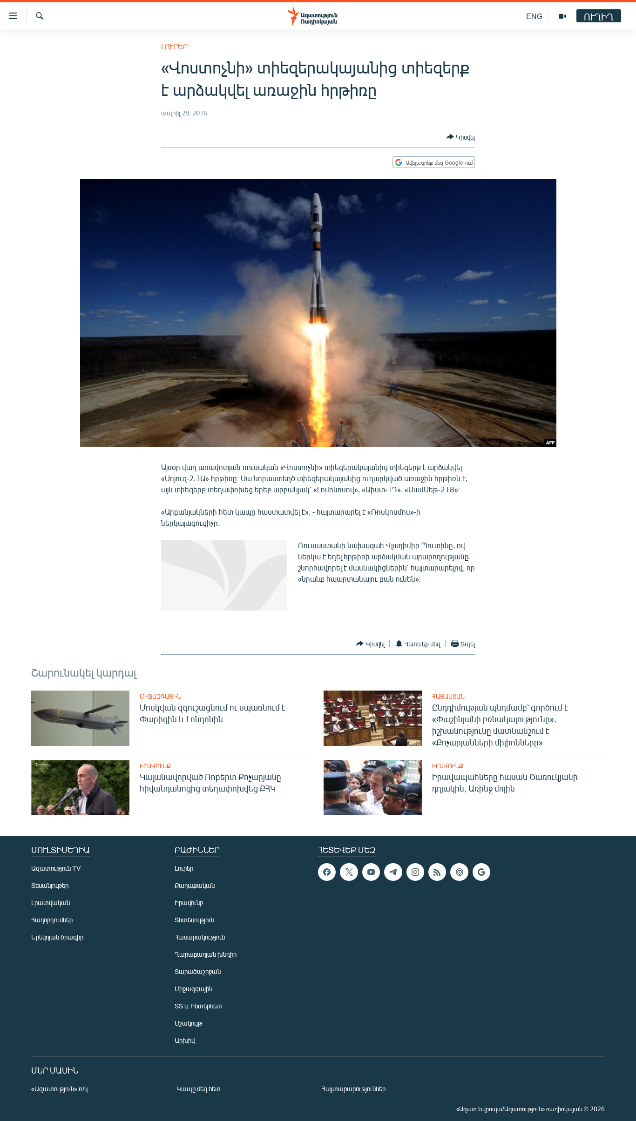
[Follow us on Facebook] (327, 872)
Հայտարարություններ (354, 1089)
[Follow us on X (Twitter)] (349, 872)
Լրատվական (50, 902)
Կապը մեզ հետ (198, 1089)
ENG (534, 16)
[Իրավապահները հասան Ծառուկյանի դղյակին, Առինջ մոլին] (373, 787)
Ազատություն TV (56, 868)
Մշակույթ (188, 1023)
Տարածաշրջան (198, 971)
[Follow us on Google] (481, 872)
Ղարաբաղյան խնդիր (206, 954)
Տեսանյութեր (49, 885)
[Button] (461, 136)
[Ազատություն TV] (562, 16)
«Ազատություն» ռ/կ (59, 1089)
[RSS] (437, 872)
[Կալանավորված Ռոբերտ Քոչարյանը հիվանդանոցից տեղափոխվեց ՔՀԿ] (80, 787)
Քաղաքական (195, 885)
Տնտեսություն (194, 920)
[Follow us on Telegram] (393, 872)
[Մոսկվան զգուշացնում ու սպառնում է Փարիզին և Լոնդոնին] (80, 718)
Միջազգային (160, 696)
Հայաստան (448, 696)
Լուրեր (174, 46)
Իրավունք (155, 766)
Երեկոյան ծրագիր (57, 937)
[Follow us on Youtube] (371, 872)
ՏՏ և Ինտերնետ (198, 1006)
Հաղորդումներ (52, 920)
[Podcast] (459, 872)
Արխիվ (185, 1040)
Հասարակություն (200, 937)
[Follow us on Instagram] (415, 872)
